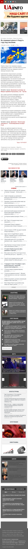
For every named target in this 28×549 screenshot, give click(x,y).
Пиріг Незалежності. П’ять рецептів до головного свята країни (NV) (12, 395)
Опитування (14, 318)
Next (26, 28)
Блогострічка (14, 391)
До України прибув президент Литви (13, 216)
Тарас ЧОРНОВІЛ (22, 142)
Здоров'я (8, 534)
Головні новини (9, 530)
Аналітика (14, 293)
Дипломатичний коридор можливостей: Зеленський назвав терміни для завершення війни (14, 212)
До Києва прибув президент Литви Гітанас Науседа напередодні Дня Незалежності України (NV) (14, 411)
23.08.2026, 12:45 (8, 402)
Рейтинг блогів (16, 535)
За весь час (22, 492)
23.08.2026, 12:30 (8, 408)
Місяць (14, 492)
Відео (18, 534)
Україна (3, 153)
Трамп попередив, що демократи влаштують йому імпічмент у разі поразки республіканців (15, 197)
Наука (15, 532)
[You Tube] (13, 2)
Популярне (20, 489)
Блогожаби (14, 422)
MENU (2, 1)
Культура (11, 532)
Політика (14, 530)
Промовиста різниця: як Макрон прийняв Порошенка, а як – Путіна (13, 90)
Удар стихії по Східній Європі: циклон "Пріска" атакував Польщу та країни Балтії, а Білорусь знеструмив (15, 235)
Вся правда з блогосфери (6, 38)
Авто (3, 534)
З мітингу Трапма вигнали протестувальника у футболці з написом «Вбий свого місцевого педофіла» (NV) (14, 400)
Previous (1, 28)
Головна (4, 530)
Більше (14, 287)
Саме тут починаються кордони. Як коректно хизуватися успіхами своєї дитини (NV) (15, 416)
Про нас (4, 544)
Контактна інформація (10, 544)
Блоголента (10, 535)
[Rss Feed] (5, 2)
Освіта (21, 532)
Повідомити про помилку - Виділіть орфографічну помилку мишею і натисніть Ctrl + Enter (13, 148)
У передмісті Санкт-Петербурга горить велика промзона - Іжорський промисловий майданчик (14, 265)
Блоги (14, 459)
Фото (14, 354)
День (6, 492)
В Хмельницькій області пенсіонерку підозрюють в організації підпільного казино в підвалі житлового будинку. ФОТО (14, 370)
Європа (13, 153)
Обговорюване (9, 489)
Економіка (4, 532)
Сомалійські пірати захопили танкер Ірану (12, 514)
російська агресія (20, 153)
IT (5, 534)
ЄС (10, 153)
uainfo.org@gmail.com (20, 544)
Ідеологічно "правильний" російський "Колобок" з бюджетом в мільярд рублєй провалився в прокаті (17, 477)
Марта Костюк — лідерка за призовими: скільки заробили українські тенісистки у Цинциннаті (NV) (13, 405)
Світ (8, 532)
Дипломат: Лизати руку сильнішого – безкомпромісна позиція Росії (13, 123)
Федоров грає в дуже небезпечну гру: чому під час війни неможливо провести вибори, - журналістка (17, 297)
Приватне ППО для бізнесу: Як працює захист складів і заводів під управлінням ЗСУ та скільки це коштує (17, 304)
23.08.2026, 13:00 (8, 397)
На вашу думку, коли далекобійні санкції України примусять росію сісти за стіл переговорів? (13, 323)
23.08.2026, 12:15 (8, 413)
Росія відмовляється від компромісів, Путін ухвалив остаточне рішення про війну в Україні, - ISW (14, 505)
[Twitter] (10, 2)
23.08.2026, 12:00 (8, 417)
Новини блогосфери (17, 38)
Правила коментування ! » (21, 186)
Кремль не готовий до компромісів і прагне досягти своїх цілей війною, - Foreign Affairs (17, 312)
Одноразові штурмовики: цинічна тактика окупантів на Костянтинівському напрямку (17, 463)
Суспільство (19, 530)
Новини (13, 188)
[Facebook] (8, 2)
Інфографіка (14, 442)
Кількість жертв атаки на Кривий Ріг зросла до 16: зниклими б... (7, 31)
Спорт (12, 534)
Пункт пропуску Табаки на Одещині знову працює (14, 495)
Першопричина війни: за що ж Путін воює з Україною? (17, 469)
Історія (18, 532)
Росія (7, 153)
